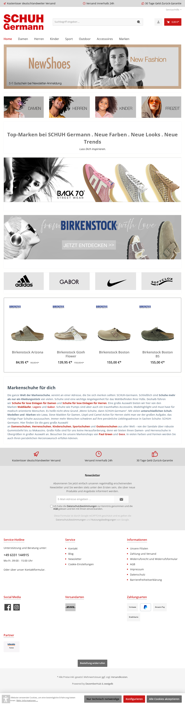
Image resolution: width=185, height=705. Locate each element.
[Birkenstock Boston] (114, 323)
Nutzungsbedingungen (103, 519)
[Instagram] (16, 607)
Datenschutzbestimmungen (71, 519)
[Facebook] (8, 607)
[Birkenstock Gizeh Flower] (70, 323)
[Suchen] (139, 22)
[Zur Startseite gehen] (23, 22)
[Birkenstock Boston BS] (157, 323)
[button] (6, 699)
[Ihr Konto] (158, 22)
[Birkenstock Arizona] (27, 323)
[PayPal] (145, 607)
